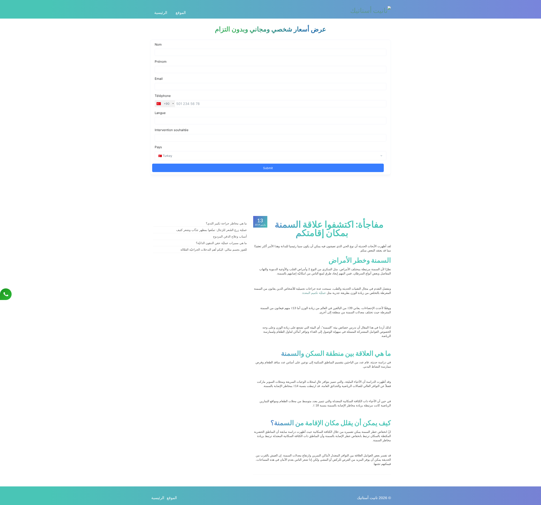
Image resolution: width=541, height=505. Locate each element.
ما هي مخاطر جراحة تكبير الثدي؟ (226, 223)
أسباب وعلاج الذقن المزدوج (230, 236)
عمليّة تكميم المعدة (314, 293)
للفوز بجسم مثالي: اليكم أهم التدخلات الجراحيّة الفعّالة (213, 249)
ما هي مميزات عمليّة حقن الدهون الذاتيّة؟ (221, 243)
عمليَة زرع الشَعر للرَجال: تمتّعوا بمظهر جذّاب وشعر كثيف (211, 230)
